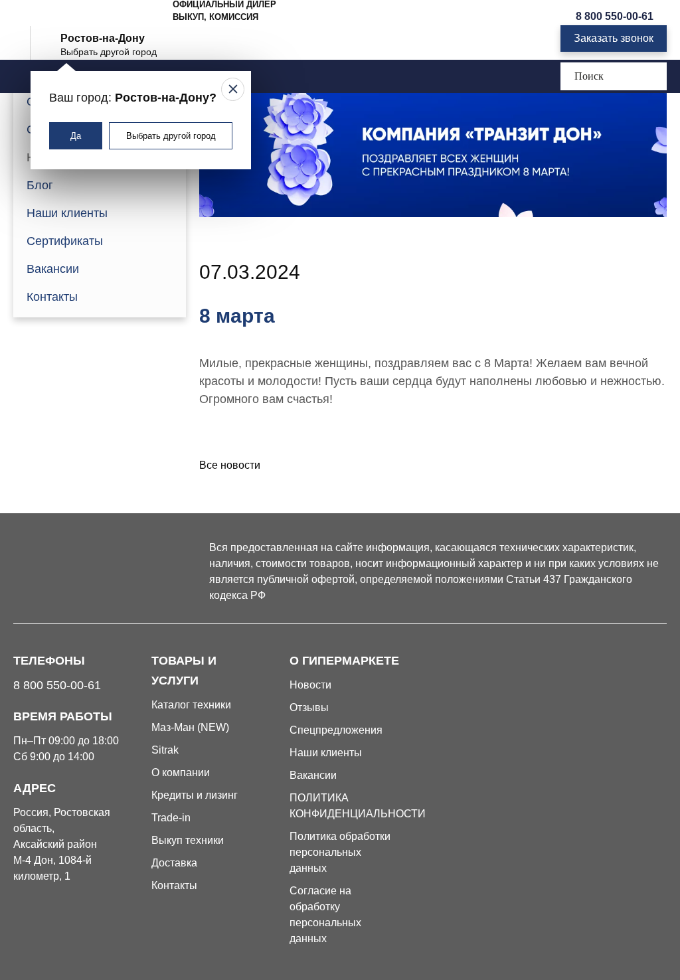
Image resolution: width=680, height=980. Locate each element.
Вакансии (53, 269)
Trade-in (171, 817)
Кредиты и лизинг (194, 795)
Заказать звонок (613, 38)
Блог (40, 185)
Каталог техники (191, 704)
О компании (180, 772)
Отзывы (309, 707)
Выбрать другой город (171, 136)
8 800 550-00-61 (614, 16)
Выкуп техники (187, 840)
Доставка (174, 862)
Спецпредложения (336, 730)
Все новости (229, 465)
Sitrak (165, 750)
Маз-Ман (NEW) (190, 727)
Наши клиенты (67, 213)
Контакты (52, 296)
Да (75, 136)
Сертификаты (65, 241)
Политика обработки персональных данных (340, 852)
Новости (310, 685)
